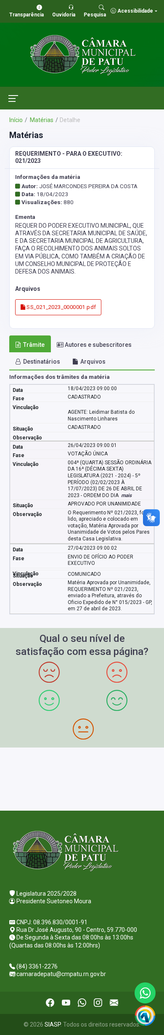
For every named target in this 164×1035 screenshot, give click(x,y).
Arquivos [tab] (93, 361)
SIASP (53, 1024)
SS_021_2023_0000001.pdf (60, 307)
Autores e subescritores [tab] (98, 344)
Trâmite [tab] (34, 344)
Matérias (41, 120)
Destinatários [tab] (41, 361)
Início (16, 120)
